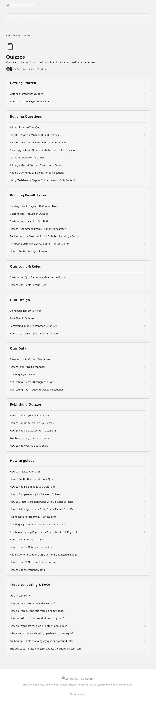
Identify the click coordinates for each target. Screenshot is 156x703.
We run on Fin (79, 694)
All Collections (13, 35)
